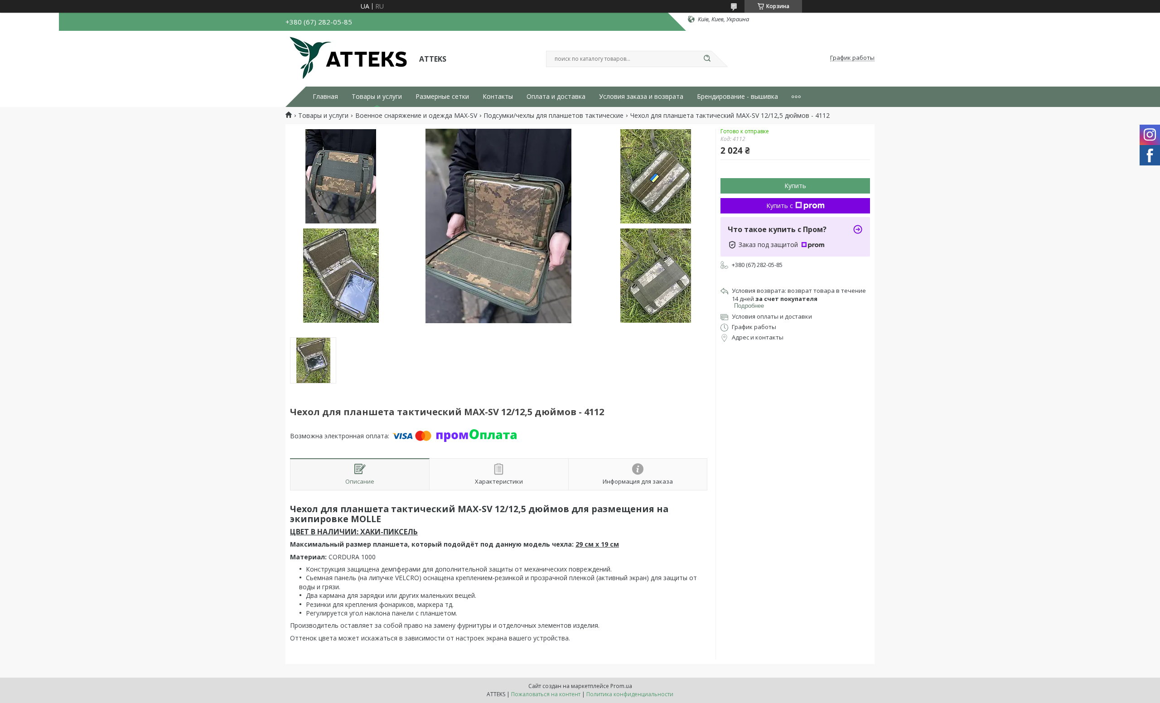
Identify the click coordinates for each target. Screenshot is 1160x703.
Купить (795, 185)
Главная (325, 96)
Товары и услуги (377, 96)
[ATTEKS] (348, 58)
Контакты (498, 96)
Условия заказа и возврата (641, 96)
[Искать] (707, 59)
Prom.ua (621, 686)
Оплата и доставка (556, 96)
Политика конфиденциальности (629, 694)
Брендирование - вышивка (737, 96)
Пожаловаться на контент (545, 694)
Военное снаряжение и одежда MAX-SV (416, 116)
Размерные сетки (442, 96)
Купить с (779, 205)
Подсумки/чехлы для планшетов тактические (553, 116)
